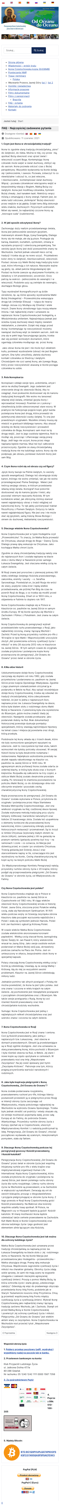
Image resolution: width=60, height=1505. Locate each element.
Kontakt (12, 109)
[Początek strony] (56, 1496)
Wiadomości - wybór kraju (22, 65)
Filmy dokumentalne (18, 92)
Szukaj (40, 50)
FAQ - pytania (15, 102)
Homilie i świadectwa (19, 86)
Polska (16, 79)
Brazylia (17, 99)
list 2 (50, 82)
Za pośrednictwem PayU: (20, 1379)
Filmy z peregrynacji (19, 96)
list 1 (44, 82)
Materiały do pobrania (20, 106)
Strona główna (16, 62)
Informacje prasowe (18, 89)
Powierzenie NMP (17, 72)
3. (5, 1379)
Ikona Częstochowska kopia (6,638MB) (29, 69)
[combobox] (18, 50)
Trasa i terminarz (17, 75)
